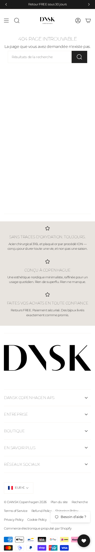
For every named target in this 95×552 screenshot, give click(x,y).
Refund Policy (41, 511)
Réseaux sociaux (22, 464)
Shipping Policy (66, 511)
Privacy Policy (13, 519)
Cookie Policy (37, 519)
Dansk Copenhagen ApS (29, 397)
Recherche (80, 502)
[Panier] (88, 20)
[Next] (89, 4)
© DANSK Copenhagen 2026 (25, 502)
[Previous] (6, 4)
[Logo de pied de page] (47, 358)
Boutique (14, 431)
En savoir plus (19, 447)
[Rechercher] (79, 57)
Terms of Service (16, 511)
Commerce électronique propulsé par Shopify (37, 528)
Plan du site (59, 502)
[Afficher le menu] (6, 20)
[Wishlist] (83, 540)
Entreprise (16, 414)
